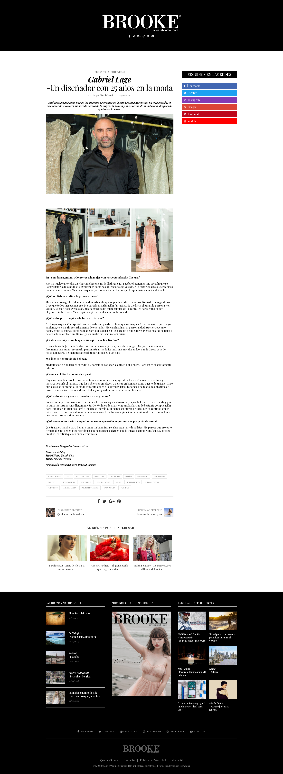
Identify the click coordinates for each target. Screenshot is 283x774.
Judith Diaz (86, 482)
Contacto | (131, 760)
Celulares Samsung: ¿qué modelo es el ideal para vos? (191, 706)
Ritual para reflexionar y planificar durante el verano (222, 637)
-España (74, 654)
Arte (68, 476)
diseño (128, 476)
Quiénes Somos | (110, 760)
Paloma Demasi (152, 482)
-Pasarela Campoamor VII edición (192, 672)
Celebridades (82, 476)
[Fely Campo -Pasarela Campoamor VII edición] (192, 655)
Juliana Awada (103, 482)
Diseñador (115, 476)
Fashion (51, 482)
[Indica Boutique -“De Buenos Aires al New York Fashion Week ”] (152, 548)
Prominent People (90, 487)
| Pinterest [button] (192, 114)
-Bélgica (213, 670)
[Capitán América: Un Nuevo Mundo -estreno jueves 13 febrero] (192, 621)
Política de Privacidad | (154, 760)
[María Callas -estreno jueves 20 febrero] (223, 689)
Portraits (52, 487)
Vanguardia (109, 487)
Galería (127, 56)
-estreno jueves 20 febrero (219, 706)
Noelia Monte (107, 95)
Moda (118, 482)
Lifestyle (69, 56)
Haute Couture (68, 482)
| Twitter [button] (191, 93)
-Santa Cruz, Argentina (82, 634)
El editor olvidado (79, 613)
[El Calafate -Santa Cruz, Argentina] (55, 638)
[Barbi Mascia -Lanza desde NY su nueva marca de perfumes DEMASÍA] (67, 548)
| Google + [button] (192, 107)
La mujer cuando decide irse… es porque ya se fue (84, 694)
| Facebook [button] (192, 86)
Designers (100, 72)
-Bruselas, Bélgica (79, 674)
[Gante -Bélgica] (223, 655)
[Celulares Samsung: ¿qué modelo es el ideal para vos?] (192, 689)
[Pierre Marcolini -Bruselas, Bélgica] (55, 677)
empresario (142, 476)
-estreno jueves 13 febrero (191, 637)
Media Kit (177, 760)
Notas (111, 56)
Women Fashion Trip (172, 56)
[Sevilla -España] (55, 657)
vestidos (125, 487)
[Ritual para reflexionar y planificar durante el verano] (223, 621)
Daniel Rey (99, 476)
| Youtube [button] (191, 121)
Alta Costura (54, 476)
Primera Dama (69, 487)
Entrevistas (92, 56)
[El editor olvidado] (55, 618)
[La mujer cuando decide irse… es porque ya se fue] (55, 697)
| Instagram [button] (193, 100)
